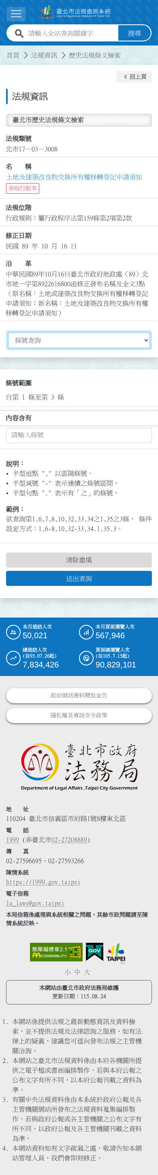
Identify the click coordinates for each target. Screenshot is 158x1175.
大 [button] (87, 972)
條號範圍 (19, 383)
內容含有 (19, 418)
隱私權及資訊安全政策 (79, 715)
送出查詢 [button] (79, 578)
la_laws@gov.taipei (35, 903)
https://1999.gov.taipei (43, 882)
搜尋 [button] (134, 33)
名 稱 (19, 166)
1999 (12, 839)
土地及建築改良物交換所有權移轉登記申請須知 (74, 177)
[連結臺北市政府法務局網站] (79, 766)
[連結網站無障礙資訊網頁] (56, 952)
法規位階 (19, 207)
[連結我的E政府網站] (94, 952)
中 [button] (77, 972)
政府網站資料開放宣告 (79, 695)
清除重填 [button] (79, 560)
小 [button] (67, 972)
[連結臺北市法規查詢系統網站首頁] (76, 12)
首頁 (12, 55)
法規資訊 (44, 55)
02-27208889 (69, 839)
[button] (134, 76)
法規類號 (19, 138)
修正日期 (19, 235)
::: (5, 50)
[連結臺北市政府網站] (116, 953)
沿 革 (19, 263)
